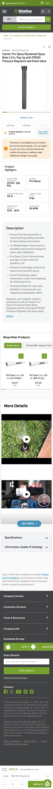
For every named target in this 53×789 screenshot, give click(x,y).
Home (6, 36)
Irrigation (29, 36)
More (9, 316)
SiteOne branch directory (16, 678)
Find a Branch (11, 655)
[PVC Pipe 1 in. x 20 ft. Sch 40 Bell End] (15, 364)
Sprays (8, 39)
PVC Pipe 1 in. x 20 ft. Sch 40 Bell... (15, 377)
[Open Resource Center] (47, 783)
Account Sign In (26, 27)
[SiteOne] (23, 13)
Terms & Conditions (12, 741)
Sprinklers (41, 36)
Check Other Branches (43, 133)
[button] (15, 3)
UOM (5, 776)
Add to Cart (39, 784)
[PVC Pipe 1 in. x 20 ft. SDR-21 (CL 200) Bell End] (38, 364)
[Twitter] (12, 693)
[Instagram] (32, 693)
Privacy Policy (30, 741)
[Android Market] (39, 644)
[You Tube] (19, 693)
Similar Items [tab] (12, 345)
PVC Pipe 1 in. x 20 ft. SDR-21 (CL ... (38, 377)
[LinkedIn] (26, 693)
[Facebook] (6, 693)
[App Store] (14, 644)
